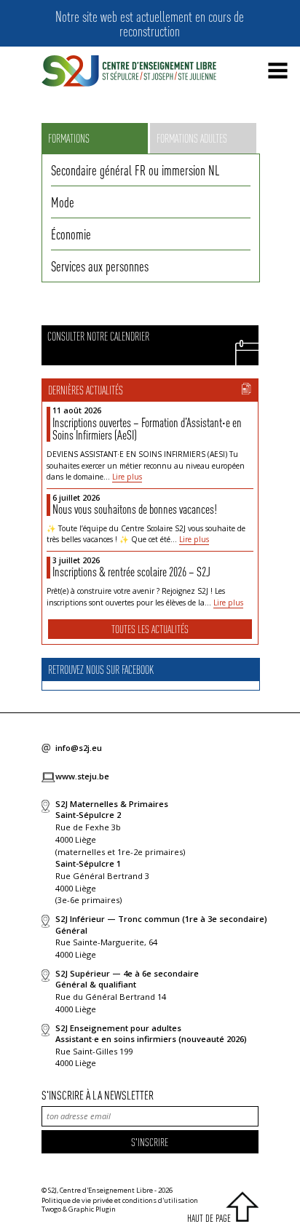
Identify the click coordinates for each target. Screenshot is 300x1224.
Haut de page (209, 1218)
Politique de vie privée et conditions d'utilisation (120, 1200)
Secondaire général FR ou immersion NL (135, 169)
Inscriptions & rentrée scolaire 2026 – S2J (131, 571)
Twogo (51, 1209)
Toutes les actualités (150, 628)
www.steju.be (82, 776)
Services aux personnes (100, 265)
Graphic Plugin (92, 1209)
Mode (62, 201)
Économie (71, 233)
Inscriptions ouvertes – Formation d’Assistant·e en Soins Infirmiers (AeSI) (147, 428)
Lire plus (127, 477)
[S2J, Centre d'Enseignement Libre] (129, 71)
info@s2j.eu (78, 747)
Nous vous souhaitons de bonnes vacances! (134, 509)
